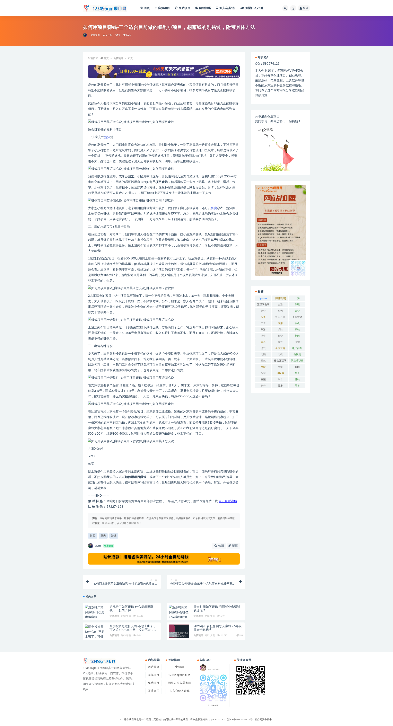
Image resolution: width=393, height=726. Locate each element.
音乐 (280, 385)
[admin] (85, 35)
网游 (263, 367)
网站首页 (153, 667)
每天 (280, 342)
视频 (263, 379)
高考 (297, 385)
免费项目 (184, 8)
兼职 (297, 304)
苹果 (297, 373)
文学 (280, 336)
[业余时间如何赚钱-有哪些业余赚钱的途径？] (179, 615)
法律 (297, 342)
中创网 (179, 667)
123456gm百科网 (179, 675)
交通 (280, 304)
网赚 (280, 367)
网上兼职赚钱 (297, 361)
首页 (147, 8)
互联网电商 (263, 304)
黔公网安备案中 (263, 719)
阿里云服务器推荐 (179, 683)
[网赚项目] (280, 298)
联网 (297, 367)
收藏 (220, 545)
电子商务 (297, 348)
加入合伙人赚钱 (179, 691)
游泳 (107, 137)
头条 (263, 317)
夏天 (103, 535)
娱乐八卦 (280, 317)
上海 (297, 298)
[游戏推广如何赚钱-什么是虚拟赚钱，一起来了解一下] (95, 615)
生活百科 (280, 348)
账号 (280, 379)
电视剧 (297, 354)
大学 (297, 311)
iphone (263, 298)
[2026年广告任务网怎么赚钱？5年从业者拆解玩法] (179, 635)
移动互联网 (280, 360)
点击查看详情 (228, 501)
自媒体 (280, 373)
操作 (263, 336)
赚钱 (297, 379)
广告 (263, 323)
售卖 (214, 208)
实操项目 (164, 8)
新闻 (297, 336)
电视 (280, 354)
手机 (297, 323)
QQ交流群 (265, 130)
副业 (263, 311)
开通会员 (153, 691)
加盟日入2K (254, 8)
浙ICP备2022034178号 (240, 719)
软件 (263, 385)
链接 (234, 545)
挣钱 (297, 329)
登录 (305, 8)
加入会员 (227, 8)
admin (104, 545)
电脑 (263, 354)
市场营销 (297, 317)
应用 (280, 323)
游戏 (263, 348)
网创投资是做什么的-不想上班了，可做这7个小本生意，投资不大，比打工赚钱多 (133, 630)
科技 (263, 360)
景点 (263, 342)
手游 (263, 329)
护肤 (280, 329)
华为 (280, 311)
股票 (263, 373)
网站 (205, 8)
